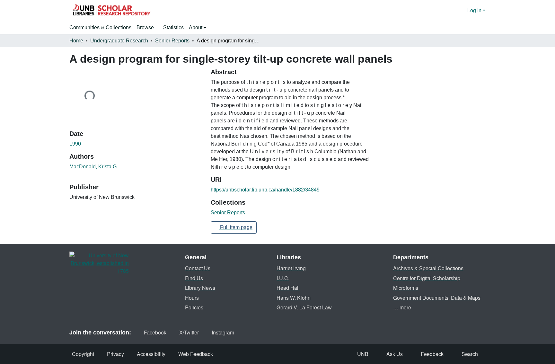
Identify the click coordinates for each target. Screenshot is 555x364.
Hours (192, 297)
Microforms (405, 287)
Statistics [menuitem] (173, 27)
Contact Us (197, 268)
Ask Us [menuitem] (394, 354)
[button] (111, 11)
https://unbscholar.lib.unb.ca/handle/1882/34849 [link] (265, 189)
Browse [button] (145, 27)
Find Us (194, 278)
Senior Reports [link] (172, 40)
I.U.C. (283, 278)
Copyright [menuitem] (83, 354)
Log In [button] (475, 10)
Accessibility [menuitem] (151, 354)
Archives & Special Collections (428, 268)
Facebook (155, 332)
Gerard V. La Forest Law (304, 307)
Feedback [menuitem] (432, 354)
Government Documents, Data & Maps (436, 297)
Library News (200, 287)
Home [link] (76, 40)
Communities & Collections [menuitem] (100, 27)
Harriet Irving (291, 268)
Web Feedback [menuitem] (195, 354)
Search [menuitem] (470, 354)
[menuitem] (147, 27)
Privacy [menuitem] (115, 354)
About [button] (196, 27)
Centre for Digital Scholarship (426, 278)
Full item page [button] (235, 227)
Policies (194, 307)
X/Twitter (189, 332)
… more (402, 307)
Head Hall (288, 287)
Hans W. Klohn (294, 297)
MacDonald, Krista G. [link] (93, 166)
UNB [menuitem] (362, 354)
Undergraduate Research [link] (119, 40)
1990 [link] (75, 143)
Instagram (223, 332)
